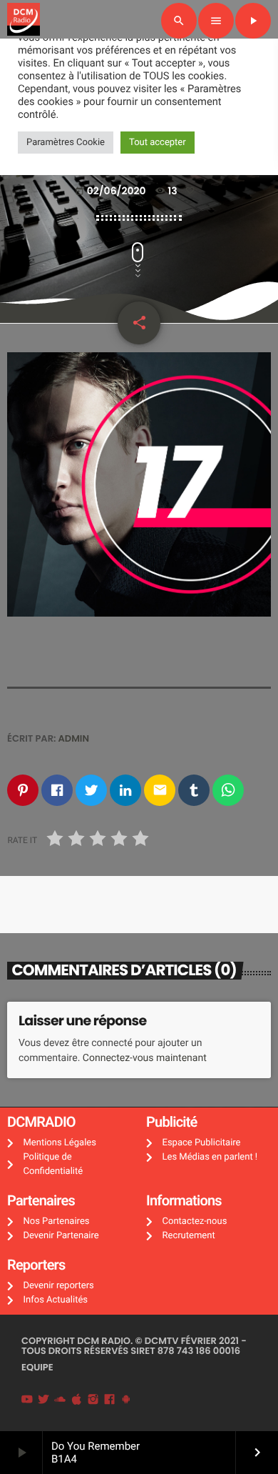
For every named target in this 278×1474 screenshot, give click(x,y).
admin (74, 738)
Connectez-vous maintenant (145, 1058)
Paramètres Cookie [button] (65, 142)
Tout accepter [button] (157, 142)
